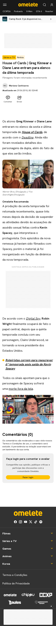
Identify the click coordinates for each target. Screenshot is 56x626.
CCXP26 (6, 11)
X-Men (29, 11)
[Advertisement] (28, 111)
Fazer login (28, 477)
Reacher (49, 11)
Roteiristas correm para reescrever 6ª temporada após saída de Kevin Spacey (29, 364)
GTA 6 (39, 11)
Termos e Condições (14, 575)
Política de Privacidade (16, 583)
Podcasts (18, 11)
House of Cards (32, 132)
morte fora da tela (21, 389)
